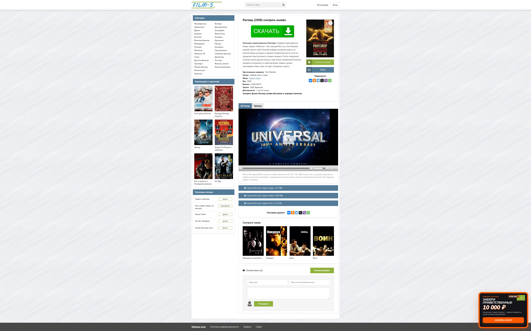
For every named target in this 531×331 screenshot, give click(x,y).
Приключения (221, 50)
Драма (252, 78)
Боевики (198, 34)
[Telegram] (318, 80)
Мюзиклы (198, 50)
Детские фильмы (201, 60)
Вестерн (218, 24)
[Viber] (326, 80)
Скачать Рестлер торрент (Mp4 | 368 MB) (265, 195)
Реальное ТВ (199, 54)
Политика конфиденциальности (224, 327)
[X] (322, 80)
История (198, 47)
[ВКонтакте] (310, 80)
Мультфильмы (200, 24)
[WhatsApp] (329, 80)
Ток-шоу (218, 60)
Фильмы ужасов (221, 63)
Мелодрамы (199, 44)
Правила (247, 327)
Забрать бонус (503, 320)
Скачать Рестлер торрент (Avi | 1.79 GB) (264, 203)
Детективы (219, 57)
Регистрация (322, 5)
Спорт (258, 78)
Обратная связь (199, 327)
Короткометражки (223, 67)
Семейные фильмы (223, 54)
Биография (219, 30)
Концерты (219, 47)
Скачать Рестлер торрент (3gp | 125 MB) (264, 188)
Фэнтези (198, 37)
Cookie (259, 327)
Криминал (219, 40)
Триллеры (198, 63)
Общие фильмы (201, 67)
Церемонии (199, 27)
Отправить (263, 304)
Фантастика (220, 34)
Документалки (221, 27)
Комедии (218, 37)
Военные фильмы (201, 40)
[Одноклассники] (314, 80)
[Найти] (283, 5)
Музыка (218, 44)
